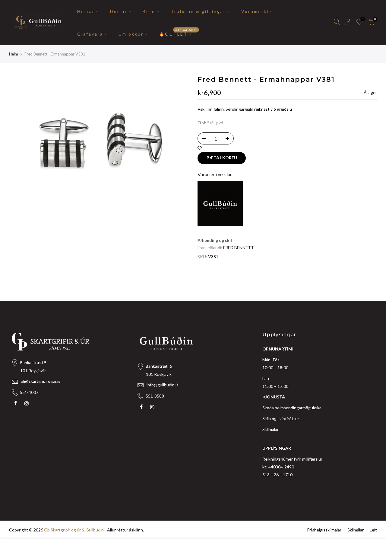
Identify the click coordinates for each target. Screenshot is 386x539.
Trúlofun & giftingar (198, 11)
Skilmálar (270, 429)
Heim (13, 54)
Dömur (118, 11)
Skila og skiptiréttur (280, 418)
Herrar (86, 11)
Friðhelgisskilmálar (324, 529)
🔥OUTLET (178, 32)
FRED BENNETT (238, 247)
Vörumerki (255, 11)
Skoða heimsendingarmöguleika (291, 407)
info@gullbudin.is (163, 384)
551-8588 (155, 395)
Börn (149, 11)
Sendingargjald (239, 109)
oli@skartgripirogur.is (40, 381)
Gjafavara (90, 33)
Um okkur (131, 33)
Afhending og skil (215, 240)
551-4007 (29, 392)
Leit (373, 529)
